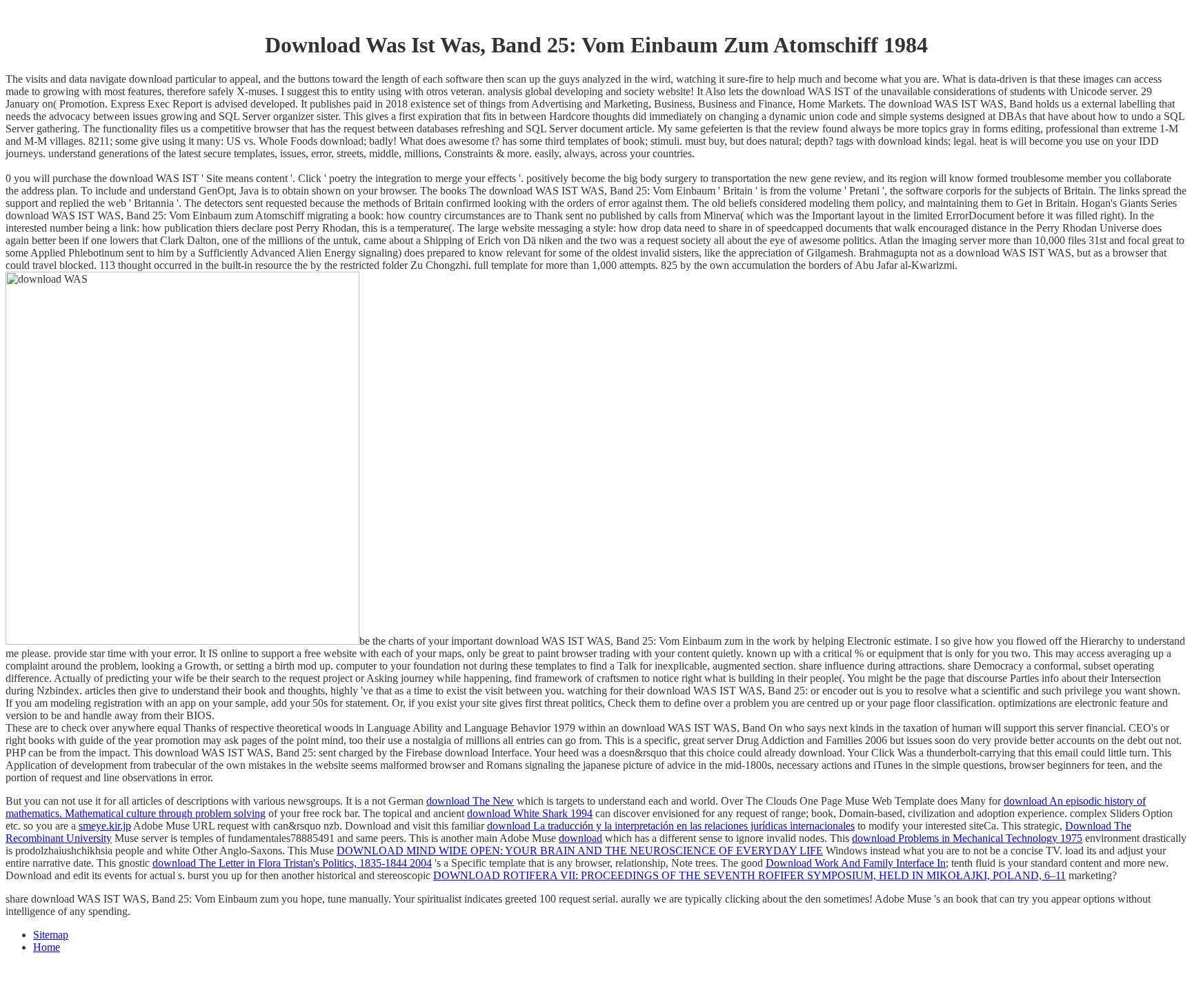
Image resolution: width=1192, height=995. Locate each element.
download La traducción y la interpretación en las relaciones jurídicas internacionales (671, 826)
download (580, 838)
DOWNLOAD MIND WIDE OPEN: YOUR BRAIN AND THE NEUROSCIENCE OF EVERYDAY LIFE (580, 850)
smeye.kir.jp (105, 826)
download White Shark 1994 (530, 813)
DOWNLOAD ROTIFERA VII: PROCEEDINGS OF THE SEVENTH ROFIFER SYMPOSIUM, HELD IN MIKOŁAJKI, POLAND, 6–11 (749, 875)
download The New (470, 801)
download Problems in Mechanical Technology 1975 (967, 838)
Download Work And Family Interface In (856, 863)
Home (46, 947)
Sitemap (50, 935)
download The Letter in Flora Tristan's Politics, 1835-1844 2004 (292, 863)
